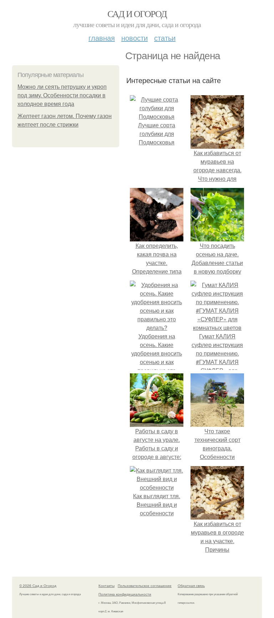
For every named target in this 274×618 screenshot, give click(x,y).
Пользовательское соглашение (145, 585)
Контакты (106, 585)
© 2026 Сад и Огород (37, 585)
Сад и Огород (137, 13)
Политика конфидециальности (124, 594)
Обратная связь (191, 585)
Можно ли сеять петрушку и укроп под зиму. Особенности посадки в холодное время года (62, 95)
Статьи (165, 37)
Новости (134, 37)
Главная (101, 37)
